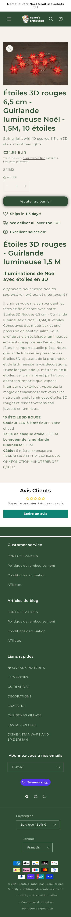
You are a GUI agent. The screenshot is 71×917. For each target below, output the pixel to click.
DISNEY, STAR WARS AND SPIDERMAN (28, 736)
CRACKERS (17, 706)
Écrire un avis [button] (35, 514)
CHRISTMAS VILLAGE (25, 715)
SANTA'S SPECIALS (22, 725)
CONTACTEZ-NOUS (23, 556)
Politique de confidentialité (38, 895)
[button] (9, 19)
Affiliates (15, 585)
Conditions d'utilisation (27, 575)
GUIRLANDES (19, 687)
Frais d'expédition (34, 158)
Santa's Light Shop (32, 884)
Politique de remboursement (31, 565)
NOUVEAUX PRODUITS (26, 668)
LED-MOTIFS (18, 677)
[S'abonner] (58, 767)
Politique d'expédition (37, 908)
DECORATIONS (20, 696)
